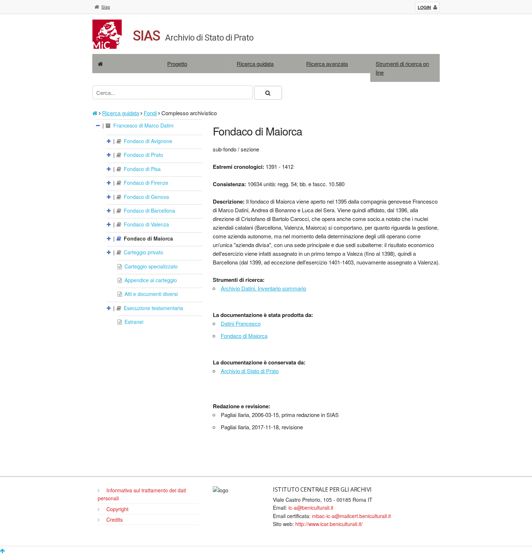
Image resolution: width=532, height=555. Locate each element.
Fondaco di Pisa (141, 168)
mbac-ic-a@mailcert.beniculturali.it (351, 515)
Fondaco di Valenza (145, 224)
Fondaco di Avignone (147, 141)
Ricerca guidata (255, 63)
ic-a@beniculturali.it (310, 507)
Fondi (150, 113)
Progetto (177, 63)
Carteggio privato (142, 252)
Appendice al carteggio (150, 280)
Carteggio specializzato (150, 266)
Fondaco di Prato (142, 154)
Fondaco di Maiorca (147, 238)
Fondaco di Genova (145, 196)
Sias (105, 7)
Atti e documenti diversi (150, 293)
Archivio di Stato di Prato (250, 371)
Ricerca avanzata (327, 63)
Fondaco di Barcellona (148, 210)
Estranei (133, 321)
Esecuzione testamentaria (152, 308)
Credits (114, 519)
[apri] (109, 141)
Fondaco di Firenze (145, 182)
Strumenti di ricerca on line (402, 68)
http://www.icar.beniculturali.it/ (329, 523)
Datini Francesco (241, 323)
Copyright (116, 509)
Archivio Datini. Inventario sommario (263, 288)
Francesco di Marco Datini (142, 125)
